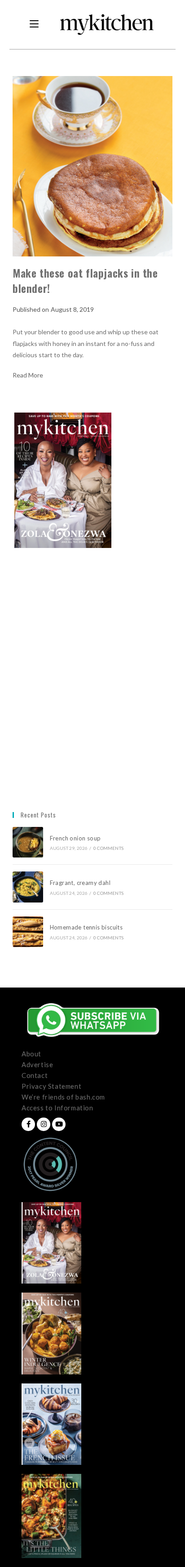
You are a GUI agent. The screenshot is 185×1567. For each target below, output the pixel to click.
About (31, 1054)
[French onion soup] (28, 842)
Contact (35, 1075)
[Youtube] (59, 1124)
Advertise (37, 1064)
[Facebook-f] (28, 1124)
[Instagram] (43, 1124)
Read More (28, 375)
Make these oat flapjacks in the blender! (85, 280)
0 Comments (108, 848)
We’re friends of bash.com (63, 1097)
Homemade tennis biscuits (86, 927)
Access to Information (57, 1108)
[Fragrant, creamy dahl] (28, 886)
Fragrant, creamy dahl (80, 882)
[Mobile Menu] (34, 24)
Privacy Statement (51, 1086)
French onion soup (76, 838)
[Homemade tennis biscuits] (28, 931)
